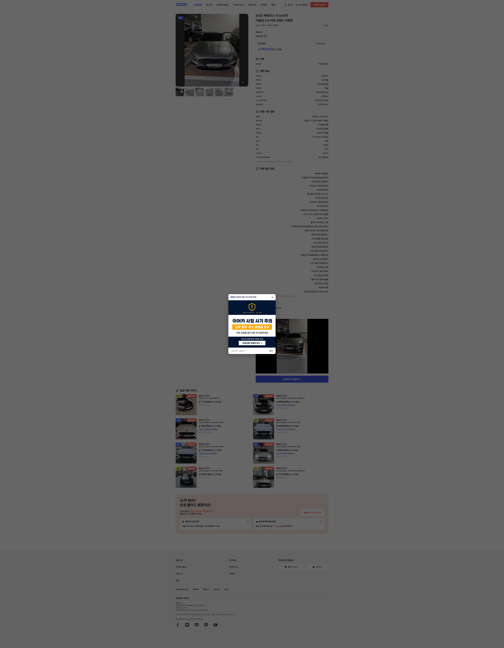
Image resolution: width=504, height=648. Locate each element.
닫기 (271, 351)
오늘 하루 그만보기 (238, 351)
